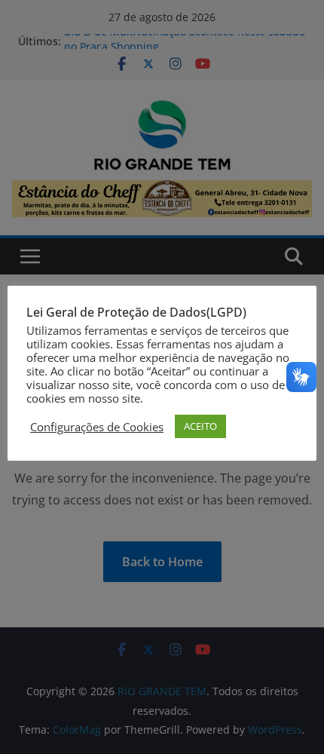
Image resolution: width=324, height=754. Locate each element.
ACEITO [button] (200, 426)
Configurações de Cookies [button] (97, 427)
